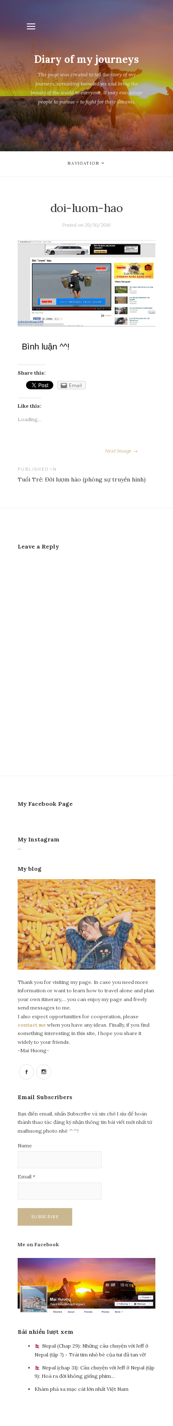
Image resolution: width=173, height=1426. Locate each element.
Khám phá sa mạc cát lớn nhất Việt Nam (81, 1389)
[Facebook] (26, 1071)
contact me (32, 1025)
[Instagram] (43, 1071)
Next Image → (121, 451)
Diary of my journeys (86, 59)
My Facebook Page (45, 803)
